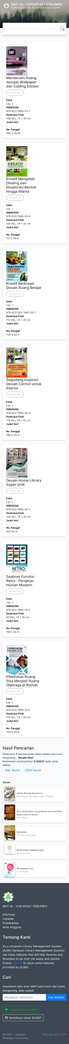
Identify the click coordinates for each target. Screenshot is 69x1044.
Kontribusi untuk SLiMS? (25, 1018)
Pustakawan (11, 923)
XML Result (12, 770)
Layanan (8, 918)
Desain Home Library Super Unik (23, 482)
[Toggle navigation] (8, 13)
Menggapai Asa (25, 868)
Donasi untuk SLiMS (23, 1009)
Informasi (9, 914)
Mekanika (22, 832)
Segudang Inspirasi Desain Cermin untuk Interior (23, 384)
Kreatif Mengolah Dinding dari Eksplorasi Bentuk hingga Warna (21, 185)
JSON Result (32, 770)
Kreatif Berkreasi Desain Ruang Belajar (24, 285)
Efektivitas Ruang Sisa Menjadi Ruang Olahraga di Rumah (22, 681)
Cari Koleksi (56, 997)
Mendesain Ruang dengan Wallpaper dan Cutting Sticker (22, 82)
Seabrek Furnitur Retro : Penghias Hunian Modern (20, 580)
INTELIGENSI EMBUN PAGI (30, 850)
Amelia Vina (15, 92)
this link (17, 963)
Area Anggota (12, 927)
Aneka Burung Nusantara (30, 793)
